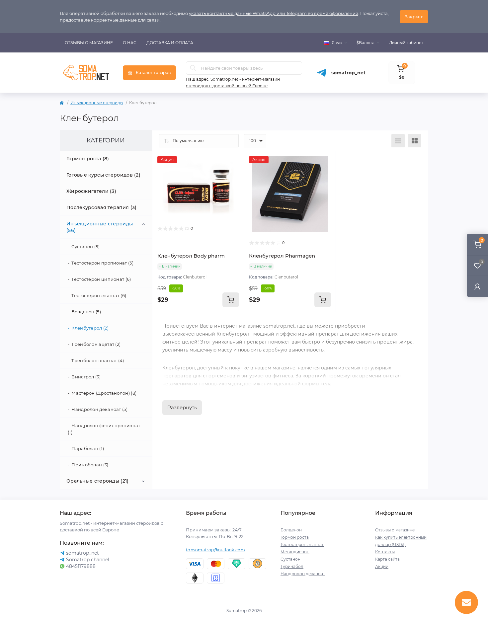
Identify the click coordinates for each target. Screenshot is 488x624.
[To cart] (230, 299)
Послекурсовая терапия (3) (101, 207)
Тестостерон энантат (302, 544)
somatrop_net (348, 73)
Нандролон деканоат (303, 573)
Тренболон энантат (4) (97, 360)
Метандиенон (295, 551)
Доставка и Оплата (169, 42)
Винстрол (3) (86, 376)
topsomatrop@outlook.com (215, 549)
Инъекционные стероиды (96, 102)
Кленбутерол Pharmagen (282, 256)
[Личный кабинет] (477, 286)
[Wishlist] (234, 174)
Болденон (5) (86, 311)
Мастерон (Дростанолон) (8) (103, 393)
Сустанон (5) (85, 246)
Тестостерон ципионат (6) (101, 279)
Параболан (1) (87, 448)
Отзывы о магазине (89, 42)
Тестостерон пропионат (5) (102, 263)
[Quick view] (234, 161)
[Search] (193, 68)
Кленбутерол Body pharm (191, 256)
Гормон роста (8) (87, 159)
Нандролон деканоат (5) (99, 409)
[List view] (398, 140)
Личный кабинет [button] (406, 42)
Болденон (291, 529)
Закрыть (414, 16)
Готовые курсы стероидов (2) (103, 175)
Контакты (385, 551)
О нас (129, 42)
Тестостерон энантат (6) (98, 295)
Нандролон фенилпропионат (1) (104, 429)
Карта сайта (387, 559)
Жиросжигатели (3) (91, 191)
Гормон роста (295, 537)
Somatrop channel (87, 560)
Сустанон (290, 559)
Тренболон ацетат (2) (96, 344)
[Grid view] (414, 140)
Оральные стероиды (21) (97, 481)
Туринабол (292, 566)
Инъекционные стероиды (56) (99, 227)
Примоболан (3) (89, 464)
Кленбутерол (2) (90, 328)
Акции (381, 566)
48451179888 (81, 566)
